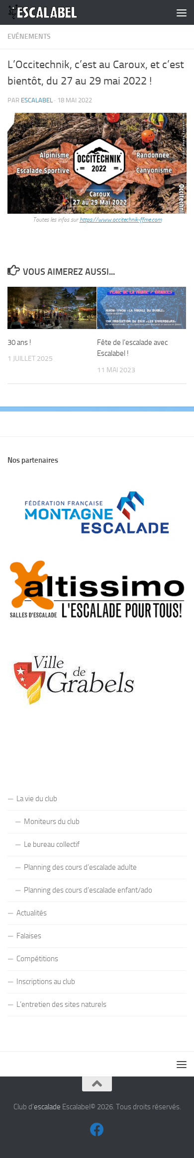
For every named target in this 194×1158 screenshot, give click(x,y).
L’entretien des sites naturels (61, 1004)
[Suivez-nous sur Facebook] (97, 1130)
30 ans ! (19, 342)
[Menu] (181, 12)
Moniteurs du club (52, 821)
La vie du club (36, 798)
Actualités (31, 913)
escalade (47, 1106)
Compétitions (37, 958)
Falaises (28, 935)
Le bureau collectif (52, 844)
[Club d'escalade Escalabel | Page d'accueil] (54, 12)
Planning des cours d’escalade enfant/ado (88, 890)
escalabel (37, 100)
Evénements (29, 36)
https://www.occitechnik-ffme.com (121, 219)
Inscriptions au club (45, 981)
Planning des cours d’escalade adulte (80, 867)
